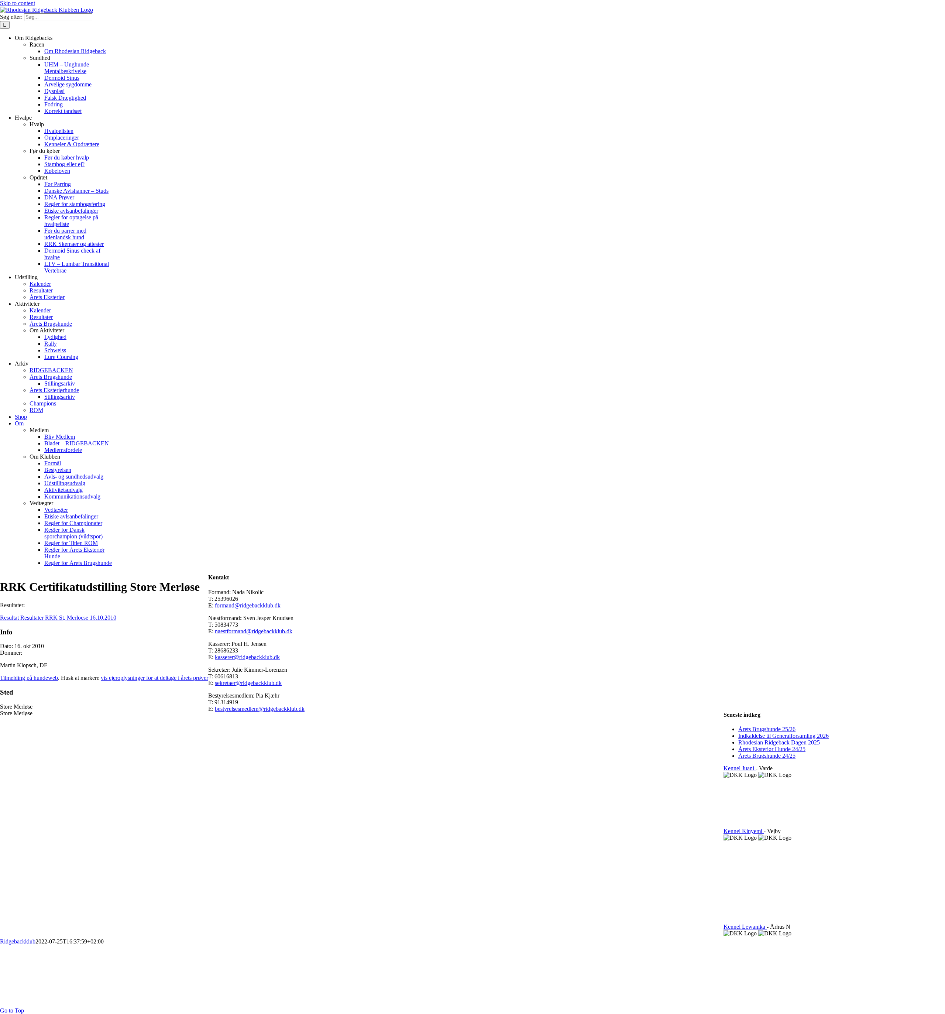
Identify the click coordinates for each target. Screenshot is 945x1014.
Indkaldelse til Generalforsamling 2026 (783, 736)
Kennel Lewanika (745, 927)
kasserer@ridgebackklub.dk (247, 657)
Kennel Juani (740, 768)
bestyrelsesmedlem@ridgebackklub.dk (260, 709)
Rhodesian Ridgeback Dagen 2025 (779, 742)
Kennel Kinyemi (744, 831)
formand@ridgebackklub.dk (248, 605)
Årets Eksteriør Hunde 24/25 (771, 749)
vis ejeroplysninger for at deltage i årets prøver (154, 678)
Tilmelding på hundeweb (29, 678)
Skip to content (17, 3)
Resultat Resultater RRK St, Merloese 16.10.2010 (58, 617)
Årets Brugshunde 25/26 (766, 729)
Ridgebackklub (17, 941)
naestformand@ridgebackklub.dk (253, 631)
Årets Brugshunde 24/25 (766, 756)
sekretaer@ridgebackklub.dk (248, 683)
